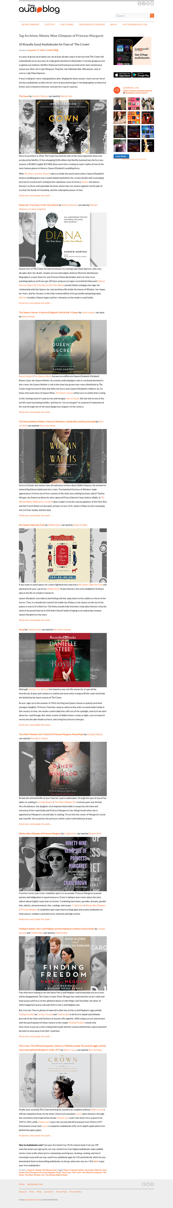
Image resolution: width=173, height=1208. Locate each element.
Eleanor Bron (95, 833)
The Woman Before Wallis (57, 1175)
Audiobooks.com (35, 1184)
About (113, 24)
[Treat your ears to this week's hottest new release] (133, 103)
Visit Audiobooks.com (135, 24)
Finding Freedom (26, 1014)
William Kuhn (54, 525)
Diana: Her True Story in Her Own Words (39, 205)
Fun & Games (67, 24)
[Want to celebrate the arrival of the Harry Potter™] (133, 145)
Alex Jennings (95, 1050)
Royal (21, 629)
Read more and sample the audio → (35, 195)
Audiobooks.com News (92, 24)
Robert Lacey (70, 1050)
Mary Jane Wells (47, 425)
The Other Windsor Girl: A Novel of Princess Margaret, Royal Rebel (51, 734)
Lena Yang (52, 50)
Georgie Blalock (94, 734)
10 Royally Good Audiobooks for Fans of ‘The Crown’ (54, 44)
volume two (43, 1122)
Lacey (79, 1114)
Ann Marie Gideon (39, 738)
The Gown (24, 96)
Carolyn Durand (45, 1014)
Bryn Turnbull (45, 502)
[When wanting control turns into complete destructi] (120, 131)
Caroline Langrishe (37, 209)
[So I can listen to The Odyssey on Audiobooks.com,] (148, 117)
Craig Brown (70, 833)
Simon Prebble (80, 525)
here (96, 1161)
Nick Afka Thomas (62, 629)
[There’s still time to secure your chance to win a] (133, 131)
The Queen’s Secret (64, 393)
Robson (85, 182)
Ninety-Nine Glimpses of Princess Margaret (40, 833)
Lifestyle (50, 24)
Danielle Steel (34, 629)
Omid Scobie (37, 933)
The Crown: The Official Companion (87, 1172)
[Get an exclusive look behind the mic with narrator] (120, 103)
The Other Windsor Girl (65, 802)
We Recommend (30, 24)
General (30, 1170)
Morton (22, 297)
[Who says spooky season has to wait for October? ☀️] (148, 145)
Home (22, 1184)
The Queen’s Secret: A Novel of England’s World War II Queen (49, 312)
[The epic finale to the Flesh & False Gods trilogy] (120, 117)
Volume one (62, 1118)
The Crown (66, 1172)
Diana (66, 1170)
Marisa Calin (66, 96)
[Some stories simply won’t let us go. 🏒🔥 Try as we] (120, 145)
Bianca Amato (28, 316)
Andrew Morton (69, 205)
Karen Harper (88, 312)
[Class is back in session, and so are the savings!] (148, 103)
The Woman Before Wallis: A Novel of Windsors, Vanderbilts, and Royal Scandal (57, 421)
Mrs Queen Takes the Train (91, 584)
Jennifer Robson (40, 96)
